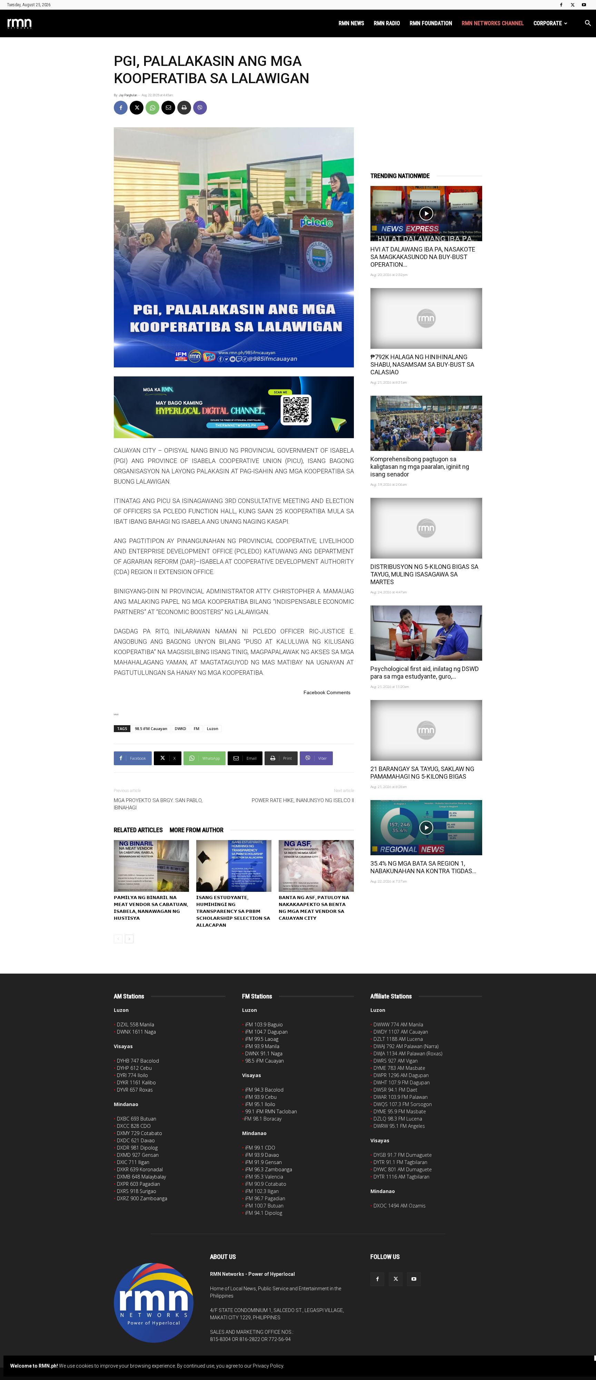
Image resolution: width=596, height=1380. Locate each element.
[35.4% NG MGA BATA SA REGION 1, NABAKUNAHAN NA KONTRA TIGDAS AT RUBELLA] (426, 827)
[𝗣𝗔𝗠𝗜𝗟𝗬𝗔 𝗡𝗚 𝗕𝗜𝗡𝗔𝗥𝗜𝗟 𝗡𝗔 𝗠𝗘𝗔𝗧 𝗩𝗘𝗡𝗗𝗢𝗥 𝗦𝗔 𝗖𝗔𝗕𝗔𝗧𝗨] (151, 866)
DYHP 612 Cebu (134, 1068)
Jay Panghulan (128, 95)
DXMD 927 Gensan (138, 1155)
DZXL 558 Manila (135, 1024)
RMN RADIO (387, 23)
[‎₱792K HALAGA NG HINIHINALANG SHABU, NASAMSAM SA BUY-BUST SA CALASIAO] (426, 318)
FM (196, 728)
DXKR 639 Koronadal (140, 1169)
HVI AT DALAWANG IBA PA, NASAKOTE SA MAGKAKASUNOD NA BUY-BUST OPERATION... (422, 257)
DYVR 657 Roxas (135, 1089)
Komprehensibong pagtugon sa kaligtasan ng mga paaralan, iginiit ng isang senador (419, 466)
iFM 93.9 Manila (262, 1046)
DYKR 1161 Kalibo (136, 1082)
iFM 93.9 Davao (262, 1155)
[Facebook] (561, 5)
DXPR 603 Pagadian (138, 1184)
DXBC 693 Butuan (136, 1118)
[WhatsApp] (152, 108)
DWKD (180, 728)
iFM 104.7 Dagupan (266, 1031)
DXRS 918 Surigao (136, 1191)
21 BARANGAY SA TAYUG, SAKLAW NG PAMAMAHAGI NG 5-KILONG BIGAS (422, 772)
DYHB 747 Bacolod (138, 1060)
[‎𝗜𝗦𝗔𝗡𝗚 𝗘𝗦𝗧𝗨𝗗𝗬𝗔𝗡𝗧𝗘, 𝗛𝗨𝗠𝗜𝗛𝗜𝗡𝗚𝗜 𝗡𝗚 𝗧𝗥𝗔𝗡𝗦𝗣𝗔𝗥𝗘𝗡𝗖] (233, 866)
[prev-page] (118, 939)
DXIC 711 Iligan (133, 1162)
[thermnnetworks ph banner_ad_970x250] (234, 407)
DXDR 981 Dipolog (137, 1147)
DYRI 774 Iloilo (132, 1075)
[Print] (184, 108)
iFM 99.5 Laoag (261, 1039)
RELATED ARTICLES (138, 830)
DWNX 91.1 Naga (263, 1053)
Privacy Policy (268, 1366)
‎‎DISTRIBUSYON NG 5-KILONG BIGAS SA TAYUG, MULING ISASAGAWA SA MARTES (424, 574)
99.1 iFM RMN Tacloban (271, 1111)
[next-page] (129, 939)
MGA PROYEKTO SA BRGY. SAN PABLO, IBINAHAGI (158, 804)
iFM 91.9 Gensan (263, 1162)
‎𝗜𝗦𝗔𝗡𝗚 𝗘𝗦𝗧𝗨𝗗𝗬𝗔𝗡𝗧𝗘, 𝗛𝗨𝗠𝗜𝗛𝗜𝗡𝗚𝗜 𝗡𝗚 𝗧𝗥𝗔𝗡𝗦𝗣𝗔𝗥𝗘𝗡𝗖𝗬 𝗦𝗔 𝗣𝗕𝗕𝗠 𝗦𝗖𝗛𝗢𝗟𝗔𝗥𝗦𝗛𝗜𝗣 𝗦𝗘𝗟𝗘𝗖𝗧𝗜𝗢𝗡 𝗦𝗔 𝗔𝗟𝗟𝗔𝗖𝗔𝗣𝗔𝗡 (233, 911)
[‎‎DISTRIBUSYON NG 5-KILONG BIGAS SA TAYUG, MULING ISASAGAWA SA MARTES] (426, 528)
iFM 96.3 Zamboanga (268, 1169)
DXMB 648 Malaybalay (141, 1176)
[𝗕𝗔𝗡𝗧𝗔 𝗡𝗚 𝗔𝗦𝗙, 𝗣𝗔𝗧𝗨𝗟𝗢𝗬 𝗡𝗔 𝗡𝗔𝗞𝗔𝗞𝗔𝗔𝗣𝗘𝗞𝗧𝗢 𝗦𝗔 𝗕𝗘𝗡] (316, 866)
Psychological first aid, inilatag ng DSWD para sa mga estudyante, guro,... (424, 672)
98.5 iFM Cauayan (151, 728)
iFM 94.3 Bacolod (264, 1089)
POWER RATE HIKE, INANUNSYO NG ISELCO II (303, 800)
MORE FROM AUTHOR (196, 830)
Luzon (212, 728)
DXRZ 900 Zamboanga (142, 1198)
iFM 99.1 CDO (260, 1147)
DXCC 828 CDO (134, 1126)
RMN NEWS (351, 23)
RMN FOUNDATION (431, 23)
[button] (587, 24)
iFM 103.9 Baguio (264, 1024)
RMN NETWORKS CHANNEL (493, 23)
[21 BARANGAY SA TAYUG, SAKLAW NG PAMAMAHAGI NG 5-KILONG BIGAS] (426, 730)
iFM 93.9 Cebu (261, 1097)
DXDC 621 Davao (136, 1140)
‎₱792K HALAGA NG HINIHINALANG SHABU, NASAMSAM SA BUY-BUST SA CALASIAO (422, 364)
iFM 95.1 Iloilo (260, 1104)
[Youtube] (584, 5)
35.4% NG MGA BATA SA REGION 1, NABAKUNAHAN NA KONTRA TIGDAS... (423, 867)
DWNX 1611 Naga (136, 1031)
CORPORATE (548, 23)
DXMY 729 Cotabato (139, 1133)
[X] (572, 5)
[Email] (168, 108)
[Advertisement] (426, 95)
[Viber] (200, 108)
